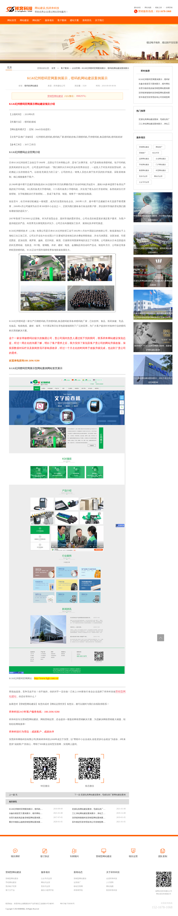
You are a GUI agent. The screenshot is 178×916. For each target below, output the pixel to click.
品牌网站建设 (144, 159)
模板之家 (158, 7)
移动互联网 (78, 886)
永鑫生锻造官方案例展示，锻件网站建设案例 (28, 813)
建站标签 (137, 7)
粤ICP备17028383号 (67, 904)
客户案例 (61, 20)
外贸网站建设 (161, 170)
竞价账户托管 (11, 886)
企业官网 (76, 68)
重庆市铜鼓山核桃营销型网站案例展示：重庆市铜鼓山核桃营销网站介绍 (40, 822)
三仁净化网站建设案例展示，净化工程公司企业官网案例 (96, 813)
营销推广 (142, 153)
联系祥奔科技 (111, 890)
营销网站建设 (144, 147)
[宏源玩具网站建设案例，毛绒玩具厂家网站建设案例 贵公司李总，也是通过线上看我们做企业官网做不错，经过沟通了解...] (153, 272)
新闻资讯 (86, 20)
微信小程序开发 (47, 890)
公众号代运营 (144, 182)
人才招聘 (109, 882)
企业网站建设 (161, 159)
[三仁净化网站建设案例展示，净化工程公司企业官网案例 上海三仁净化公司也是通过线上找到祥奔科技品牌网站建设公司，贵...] (153, 369)
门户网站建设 (161, 165)
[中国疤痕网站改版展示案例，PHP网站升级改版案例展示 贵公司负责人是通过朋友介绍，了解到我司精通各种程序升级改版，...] (153, 207)
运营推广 (77, 882)
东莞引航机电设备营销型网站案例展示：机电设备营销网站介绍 (36, 818)
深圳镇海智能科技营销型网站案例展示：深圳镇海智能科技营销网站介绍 (103, 818)
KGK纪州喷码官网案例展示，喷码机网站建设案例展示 (105, 68)
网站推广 (36, 20)
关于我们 (99, 20)
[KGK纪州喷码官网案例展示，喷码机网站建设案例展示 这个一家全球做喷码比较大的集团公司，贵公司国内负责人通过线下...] (153, 239)
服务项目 (49, 20)
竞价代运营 (143, 176)
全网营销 (169, 7)
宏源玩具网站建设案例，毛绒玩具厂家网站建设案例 (103, 795)
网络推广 (159, 147)
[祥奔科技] (20, 8)
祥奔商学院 (78, 890)
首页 (53, 68)
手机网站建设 (144, 165)
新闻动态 (78, 872)
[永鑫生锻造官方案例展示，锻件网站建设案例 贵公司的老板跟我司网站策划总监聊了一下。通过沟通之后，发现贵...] (153, 304)
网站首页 (11, 20)
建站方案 (74, 20)
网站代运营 (158, 176)
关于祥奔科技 (113, 872)
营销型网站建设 (55, 96)
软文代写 (155, 153)
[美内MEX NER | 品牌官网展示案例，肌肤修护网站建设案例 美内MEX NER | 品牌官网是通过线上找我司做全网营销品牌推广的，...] (153, 337)
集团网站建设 (144, 170)
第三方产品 (10, 890)
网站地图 (148, 7)
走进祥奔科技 (111, 878)
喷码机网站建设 (31, 86)
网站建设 (24, 20)
